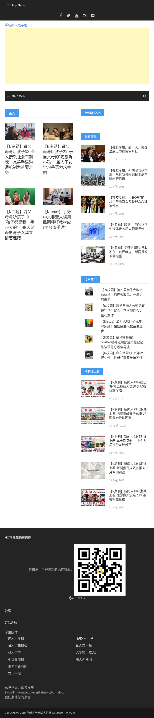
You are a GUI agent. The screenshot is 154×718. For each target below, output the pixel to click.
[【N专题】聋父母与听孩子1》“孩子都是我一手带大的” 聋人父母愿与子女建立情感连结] (20, 196)
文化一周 (14, 673)
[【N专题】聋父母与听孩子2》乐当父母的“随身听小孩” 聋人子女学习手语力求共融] (58, 131)
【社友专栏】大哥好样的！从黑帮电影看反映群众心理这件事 (128, 202)
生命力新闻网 (17, 666)
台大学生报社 (17, 645)
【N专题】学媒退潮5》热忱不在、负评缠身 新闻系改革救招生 (128, 252)
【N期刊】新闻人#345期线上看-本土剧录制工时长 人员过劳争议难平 (128, 441)
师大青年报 (16, 638)
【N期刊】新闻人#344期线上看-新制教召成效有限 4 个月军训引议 (129, 468)
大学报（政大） (87, 652)
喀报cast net (84, 638)
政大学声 (14, 652)
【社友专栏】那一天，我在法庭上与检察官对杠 (128, 149)
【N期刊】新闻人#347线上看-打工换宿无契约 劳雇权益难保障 (128, 386)
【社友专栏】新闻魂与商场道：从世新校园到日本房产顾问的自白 (128, 174)
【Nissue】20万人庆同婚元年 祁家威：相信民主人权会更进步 (123, 326)
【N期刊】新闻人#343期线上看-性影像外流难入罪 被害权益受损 (128, 495)
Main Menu (19, 96)
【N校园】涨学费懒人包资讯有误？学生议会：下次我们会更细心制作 (123, 310)
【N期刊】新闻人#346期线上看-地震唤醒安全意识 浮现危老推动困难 (128, 413)
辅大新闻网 (84, 659)
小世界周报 (16, 659)
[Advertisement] (77, 56)
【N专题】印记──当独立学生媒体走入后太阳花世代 (128, 227)
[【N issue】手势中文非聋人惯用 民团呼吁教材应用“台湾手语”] (58, 196)
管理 (8, 611)
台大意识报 (84, 645)
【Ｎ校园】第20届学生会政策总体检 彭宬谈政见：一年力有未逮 (122, 295)
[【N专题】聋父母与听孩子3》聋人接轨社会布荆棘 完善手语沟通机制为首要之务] (20, 131)
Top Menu (18, 5)
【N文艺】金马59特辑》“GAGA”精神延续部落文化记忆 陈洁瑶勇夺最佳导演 (123, 342)
